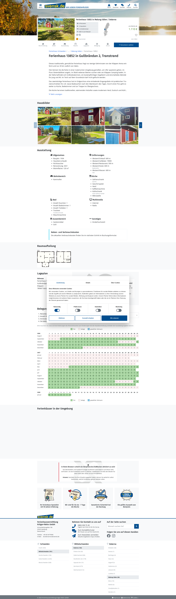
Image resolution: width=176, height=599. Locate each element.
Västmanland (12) (79, 570)
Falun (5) (111, 559)
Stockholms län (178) (80, 559)
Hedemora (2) (112, 566)
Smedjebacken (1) (113, 588)
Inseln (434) (42, 548)
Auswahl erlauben (88, 318)
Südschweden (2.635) (45, 559)
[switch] (77, 310)
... (68, 51)
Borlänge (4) (112, 555)
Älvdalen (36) (112, 548)
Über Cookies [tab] (115, 282)
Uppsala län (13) (78, 562)
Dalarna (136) (78, 548)
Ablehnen (62, 318)
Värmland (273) (78, 566)
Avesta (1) (111, 551)
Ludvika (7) (111, 573)
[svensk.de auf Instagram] (113, 536)
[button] (40, 6)
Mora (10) (111, 581)
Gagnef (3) (111, 562)
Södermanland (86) (79, 555)
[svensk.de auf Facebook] (109, 536)
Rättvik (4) (111, 584)
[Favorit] (136, 35)
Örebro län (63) (78, 551)
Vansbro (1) (111, 592)
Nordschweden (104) (45, 555)
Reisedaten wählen (126, 45)
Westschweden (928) (45, 562)
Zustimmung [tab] (60, 282)
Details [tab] (88, 282)
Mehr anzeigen (56, 94)
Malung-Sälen (76, 51)
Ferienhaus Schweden (57, 51)
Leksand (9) (111, 570)
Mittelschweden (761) (45, 551)
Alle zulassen (114, 318)
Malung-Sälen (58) (114, 577)
